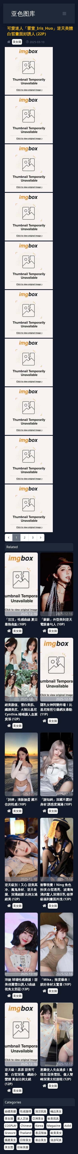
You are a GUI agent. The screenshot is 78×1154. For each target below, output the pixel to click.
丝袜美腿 (22, 1147)
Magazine (53, 1126)
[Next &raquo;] (40, 537)
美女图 (9, 1147)
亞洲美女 (38, 1118)
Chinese (26, 1126)
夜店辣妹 (41, 1133)
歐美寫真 (53, 1118)
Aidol (67, 1126)
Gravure (10, 1133)
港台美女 (40, 1140)
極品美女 (56, 1111)
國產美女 (10, 1140)
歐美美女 (56, 1133)
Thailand (25, 1133)
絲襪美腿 (10, 1111)
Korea (39, 1126)
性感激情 (25, 1111)
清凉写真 (56, 1140)
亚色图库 (23, 13)
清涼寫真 (40, 1111)
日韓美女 (25, 1140)
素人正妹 (22, 1118)
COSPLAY (11, 1126)
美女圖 (17, 42)
